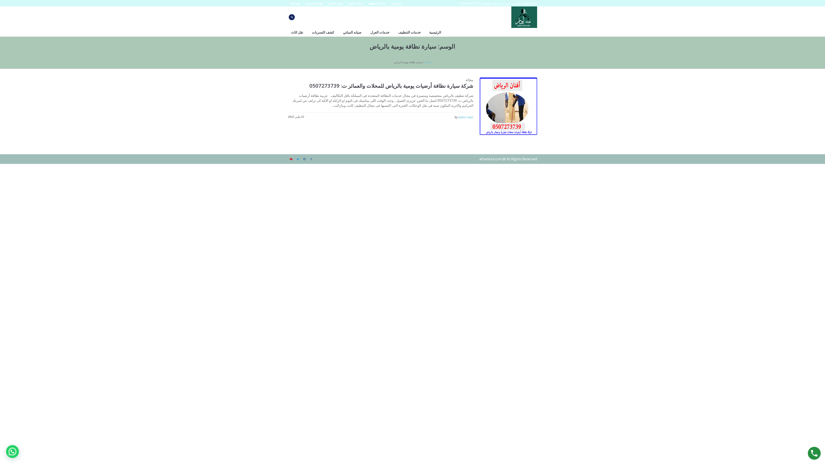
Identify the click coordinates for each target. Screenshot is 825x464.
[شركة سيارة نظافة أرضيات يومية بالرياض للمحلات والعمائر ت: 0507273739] (508, 106)
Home (428, 62)
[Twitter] (297, 159)
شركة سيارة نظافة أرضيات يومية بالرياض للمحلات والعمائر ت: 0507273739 (391, 85)
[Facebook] (311, 159)
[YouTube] (291, 159)
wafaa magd (465, 117)
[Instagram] (304, 159)
